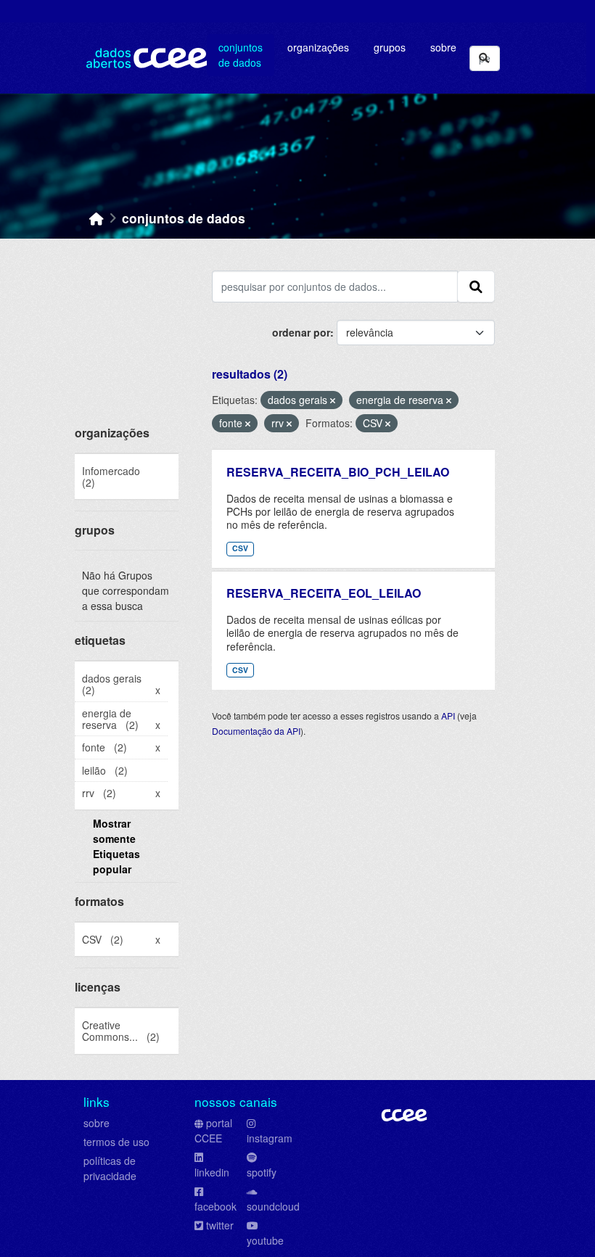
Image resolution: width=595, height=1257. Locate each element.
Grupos (390, 47)
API (448, 715)
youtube (265, 1240)
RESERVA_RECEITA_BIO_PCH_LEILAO (337, 471)
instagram (269, 1138)
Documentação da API (256, 731)
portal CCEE (213, 1130)
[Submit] (483, 58)
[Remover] (332, 400)
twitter (220, 1225)
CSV (240, 548)
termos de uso (116, 1141)
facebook (215, 1206)
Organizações (318, 47)
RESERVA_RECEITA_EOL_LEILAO (323, 593)
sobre (96, 1123)
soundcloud (273, 1206)
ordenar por (301, 332)
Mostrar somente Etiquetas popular (116, 846)
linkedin (211, 1172)
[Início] (96, 218)
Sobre (443, 47)
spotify (261, 1172)
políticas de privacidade (109, 1168)
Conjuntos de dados (240, 55)
